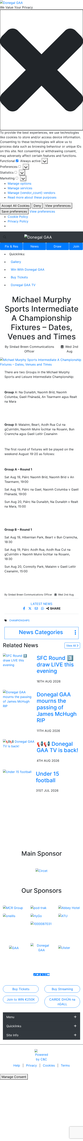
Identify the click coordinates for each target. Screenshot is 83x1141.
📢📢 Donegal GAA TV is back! (57, 747)
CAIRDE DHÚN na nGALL (62, 1001)
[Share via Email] (37, 608)
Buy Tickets (19, 277)
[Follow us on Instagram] (45, 974)
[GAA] (14, 948)
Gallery (16, 262)
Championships (19, 620)
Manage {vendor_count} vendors (31, 193)
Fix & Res (11, 246)
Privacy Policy (18, 221)
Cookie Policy (18, 217)
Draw (57, 246)
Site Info (12, 1035)
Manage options (19, 183)
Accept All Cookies (16, 206)
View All (71, 645)
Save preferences (14, 211)
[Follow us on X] (43, 974)
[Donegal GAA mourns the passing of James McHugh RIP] (19, 699)
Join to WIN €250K (21, 999)
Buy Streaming (62, 989)
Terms (65, 1065)
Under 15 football (47, 777)
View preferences (58, 206)
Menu (10, 1017)
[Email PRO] (37, 974)
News (34, 246)
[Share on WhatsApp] (43, 608)
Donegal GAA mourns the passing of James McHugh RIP (57, 707)
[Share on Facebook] (24, 608)
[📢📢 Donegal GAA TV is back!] (19, 743)
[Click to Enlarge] (41, 362)
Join (76, 246)
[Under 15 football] (17, 771)
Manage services (20, 188)
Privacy (32, 1065)
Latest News (41, 604)
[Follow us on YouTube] (48, 974)
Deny (37, 206)
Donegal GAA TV (23, 285)
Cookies (49, 1065)
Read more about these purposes (32, 197)
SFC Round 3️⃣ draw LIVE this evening (55, 664)
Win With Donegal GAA (27, 269)
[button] (41, 70)
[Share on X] (30, 608)
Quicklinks (13, 1026)
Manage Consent (14, 1077)
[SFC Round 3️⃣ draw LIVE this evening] (19, 660)
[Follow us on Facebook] (40, 974)
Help (17, 1065)
